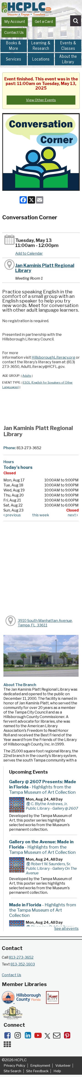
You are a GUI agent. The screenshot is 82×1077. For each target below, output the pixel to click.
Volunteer (63, 1066)
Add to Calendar (29, 253)
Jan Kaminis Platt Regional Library (44, 268)
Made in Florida (42, 910)
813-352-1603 (22, 964)
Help (57, 1071)
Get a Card (44, 21)
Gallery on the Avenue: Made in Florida (42, 847)
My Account (14, 21)
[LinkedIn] (29, 1037)
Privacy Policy (14, 1066)
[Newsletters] (58, 1037)
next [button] (72, 515)
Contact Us (14, 32)
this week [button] (40, 515)
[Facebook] (9, 1037)
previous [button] (13, 515)
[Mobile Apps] (8, 1046)
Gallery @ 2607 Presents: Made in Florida (42, 787)
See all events (66, 928)
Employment (40, 1066)
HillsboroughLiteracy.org (53, 357)
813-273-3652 (21, 957)
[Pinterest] (68, 1037)
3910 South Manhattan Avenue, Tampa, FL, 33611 (45, 622)
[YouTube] (39, 1037)
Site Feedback (37, 1071)
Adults (26, 375)
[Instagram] (19, 1037)
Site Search (12, 1071)
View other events (41, 100)
